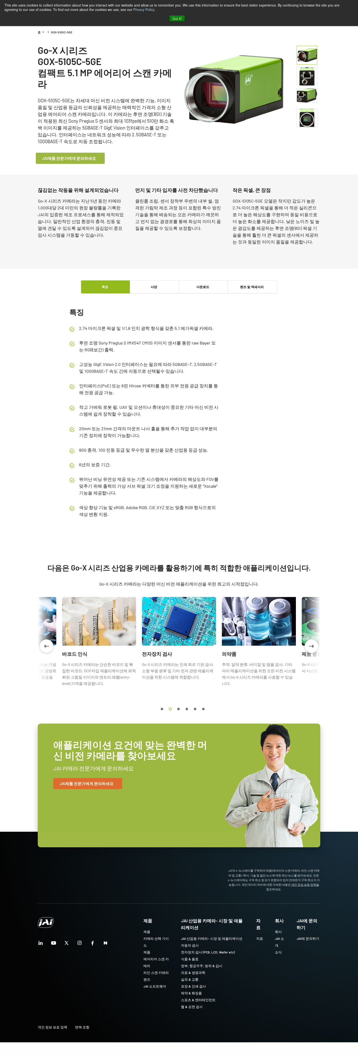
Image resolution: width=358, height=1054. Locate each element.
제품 (147, 920)
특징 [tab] (105, 287)
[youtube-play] (54, 944)
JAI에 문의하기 (307, 924)
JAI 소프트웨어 (154, 986)
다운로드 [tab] (203, 287)
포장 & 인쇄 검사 (193, 986)
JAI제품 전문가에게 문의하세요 (69, 158)
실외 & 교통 (189, 979)
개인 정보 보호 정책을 (305, 884)
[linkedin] (41, 944)
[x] (66, 944)
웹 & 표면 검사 (192, 1007)
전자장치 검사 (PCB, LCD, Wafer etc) (208, 952)
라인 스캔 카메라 (156, 972)
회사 (279, 920)
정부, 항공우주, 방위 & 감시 (201, 966)
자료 (258, 924)
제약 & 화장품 (191, 993)
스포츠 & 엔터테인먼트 (198, 1000)
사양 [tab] (154, 287)
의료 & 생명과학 (193, 972)
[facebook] (92, 944)
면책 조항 (82, 1027)
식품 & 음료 (189, 959)
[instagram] (80, 944)
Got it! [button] (177, 18)
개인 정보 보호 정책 (52, 1027)
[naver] (105, 944)
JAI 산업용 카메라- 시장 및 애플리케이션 (212, 924)
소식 (278, 952)
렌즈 (146, 979)
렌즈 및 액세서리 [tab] (252, 287)
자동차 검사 (190, 945)
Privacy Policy (143, 9)
